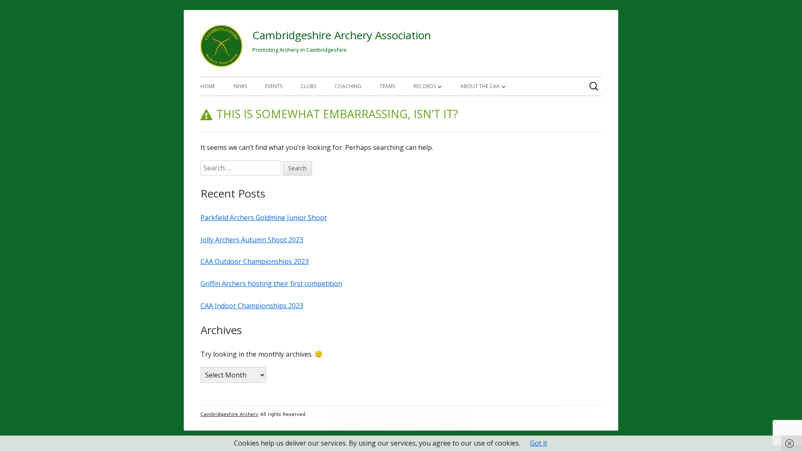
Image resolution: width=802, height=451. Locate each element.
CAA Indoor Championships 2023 (251, 305)
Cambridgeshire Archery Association (341, 35)
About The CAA (480, 86)
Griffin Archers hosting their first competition (271, 283)
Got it (538, 443)
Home (207, 86)
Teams (387, 86)
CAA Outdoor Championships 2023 (254, 261)
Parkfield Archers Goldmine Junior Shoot (263, 217)
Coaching (348, 86)
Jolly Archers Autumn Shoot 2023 (251, 239)
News (240, 86)
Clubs (308, 86)
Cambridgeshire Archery (229, 414)
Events (273, 86)
